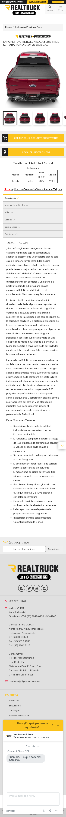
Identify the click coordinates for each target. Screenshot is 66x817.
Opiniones (9, 234)
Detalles (8, 219)
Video (7, 212)
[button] (50, 9)
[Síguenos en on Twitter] (29, 588)
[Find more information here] (33, 767)
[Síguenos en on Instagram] (44, 588)
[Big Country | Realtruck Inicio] (22, 10)
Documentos (11, 227)
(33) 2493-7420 (17, 601)
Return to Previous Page (28, 27)
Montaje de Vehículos (15, 205)
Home (8, 27)
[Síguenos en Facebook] (21, 588)
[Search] (50, 9)
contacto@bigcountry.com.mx (25, 681)
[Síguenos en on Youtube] (36, 588)
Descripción (10, 198)
